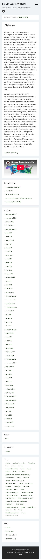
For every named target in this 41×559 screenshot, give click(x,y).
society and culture (12, 507)
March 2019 (9, 255)
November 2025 (11, 214)
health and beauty (12, 153)
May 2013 (9, 419)
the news (9, 510)
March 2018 (9, 274)
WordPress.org (11, 538)
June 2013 (9, 415)
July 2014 (9, 370)
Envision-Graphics (14, 4)
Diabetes (9, 25)
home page (29, 483)
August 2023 (10, 222)
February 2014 (10, 389)
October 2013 (10, 404)
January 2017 (10, 292)
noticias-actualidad (27, 495)
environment (10, 477)
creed (29, 469)
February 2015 (10, 352)
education (22, 472)
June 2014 (9, 374)
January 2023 (10, 225)
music (16, 489)
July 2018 (9, 259)
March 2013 (9, 422)
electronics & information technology (18, 474)
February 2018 (10, 277)
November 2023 (11, 218)
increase (8, 486)
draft (14, 472)
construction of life (12, 469)
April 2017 (9, 285)
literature (26, 486)
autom (13, 466)
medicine (9, 489)
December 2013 (11, 396)
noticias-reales (10, 498)
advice (8, 463)
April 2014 (9, 381)
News (8, 451)
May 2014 (9, 378)
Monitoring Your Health (13, 202)
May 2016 (9, 322)
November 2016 (11, 300)
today (20, 510)
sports (23, 507)
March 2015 (9, 348)
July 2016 (9, 315)
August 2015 (10, 333)
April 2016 (9, 326)
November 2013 (11, 400)
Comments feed (11, 535)
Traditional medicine (12, 513)
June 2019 (9, 248)
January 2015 (10, 355)
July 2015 (9, 337)
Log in (8, 527)
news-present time (12, 495)
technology (31, 507)
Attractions (31, 463)
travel (23, 513)
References (20, 504)
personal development (25, 498)
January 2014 (10, 393)
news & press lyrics (12, 492)
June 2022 (9, 237)
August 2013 (10, 407)
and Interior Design (19, 463)
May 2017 (9, 281)
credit (22, 469)
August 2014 (10, 367)
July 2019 (8, 244)
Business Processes (12, 194)
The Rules (9, 191)
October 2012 (10, 426)
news (22, 489)
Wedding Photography (13, 187)
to (15, 510)
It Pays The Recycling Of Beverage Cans (19, 198)
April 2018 (9, 270)
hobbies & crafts (11, 483)
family (19, 477)
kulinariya (17, 486)
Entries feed (10, 531)
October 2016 (10, 303)
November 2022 (11, 229)
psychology (9, 504)
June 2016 (9, 318)
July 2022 (9, 233)
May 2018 (9, 266)
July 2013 (8, 411)
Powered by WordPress (13, 552)
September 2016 (11, 307)
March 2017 (9, 289)
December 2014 (11, 359)
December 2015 (11, 329)
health (8, 480)
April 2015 (9, 344)
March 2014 (9, 385)
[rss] (3, 11)
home (21, 483)
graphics (26, 477)
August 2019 (10, 240)
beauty (20, 466)
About (6, 438)
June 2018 (9, 263)
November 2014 (11, 363)
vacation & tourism (12, 516)
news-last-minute (27, 492)
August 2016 (10, 311)
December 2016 (11, 296)
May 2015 (9, 341)
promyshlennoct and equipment (16, 501)
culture (8, 472)
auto (7, 466)
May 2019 (9, 251)
